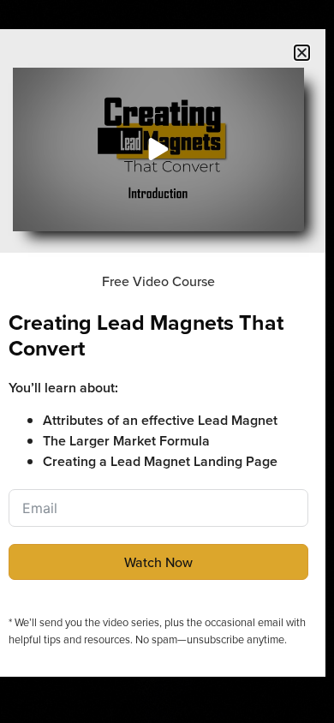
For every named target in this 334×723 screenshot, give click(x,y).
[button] (301, 52)
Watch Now (158, 562)
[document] (167, 361)
